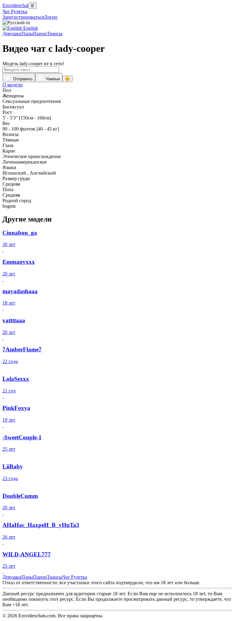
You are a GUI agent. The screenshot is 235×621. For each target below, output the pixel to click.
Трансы (54, 33)
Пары (27, 33)
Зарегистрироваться (23, 17)
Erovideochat (15, 5)
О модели (12, 84)
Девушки (11, 33)
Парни (40, 33)
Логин (51, 17)
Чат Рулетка (14, 11)
